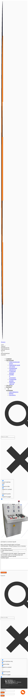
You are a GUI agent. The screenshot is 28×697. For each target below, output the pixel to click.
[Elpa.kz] (2, 339)
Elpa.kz (3, 342)
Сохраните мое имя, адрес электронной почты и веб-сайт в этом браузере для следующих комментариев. (13, 555)
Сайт (2, 552)
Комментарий (5, 557)
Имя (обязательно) (6, 548)
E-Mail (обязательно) (6, 550)
